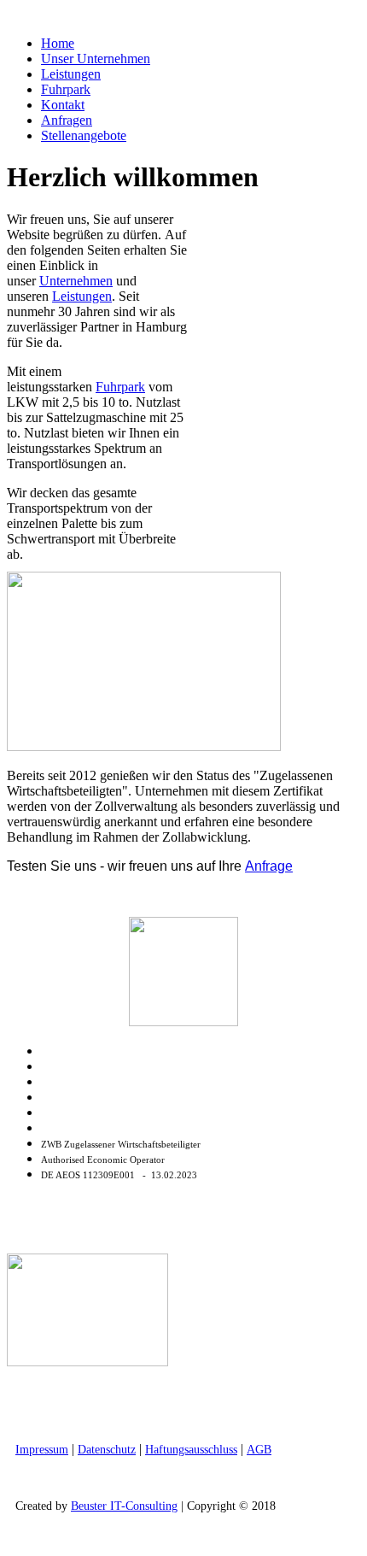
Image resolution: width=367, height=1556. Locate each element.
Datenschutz (107, 1449)
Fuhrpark (65, 89)
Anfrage (269, 866)
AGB (259, 1449)
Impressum (41, 1449)
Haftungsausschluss (191, 1449)
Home (57, 43)
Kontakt (62, 104)
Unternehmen (76, 280)
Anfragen (66, 120)
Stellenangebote (83, 135)
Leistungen (71, 74)
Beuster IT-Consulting (124, 1506)
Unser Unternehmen (95, 58)
